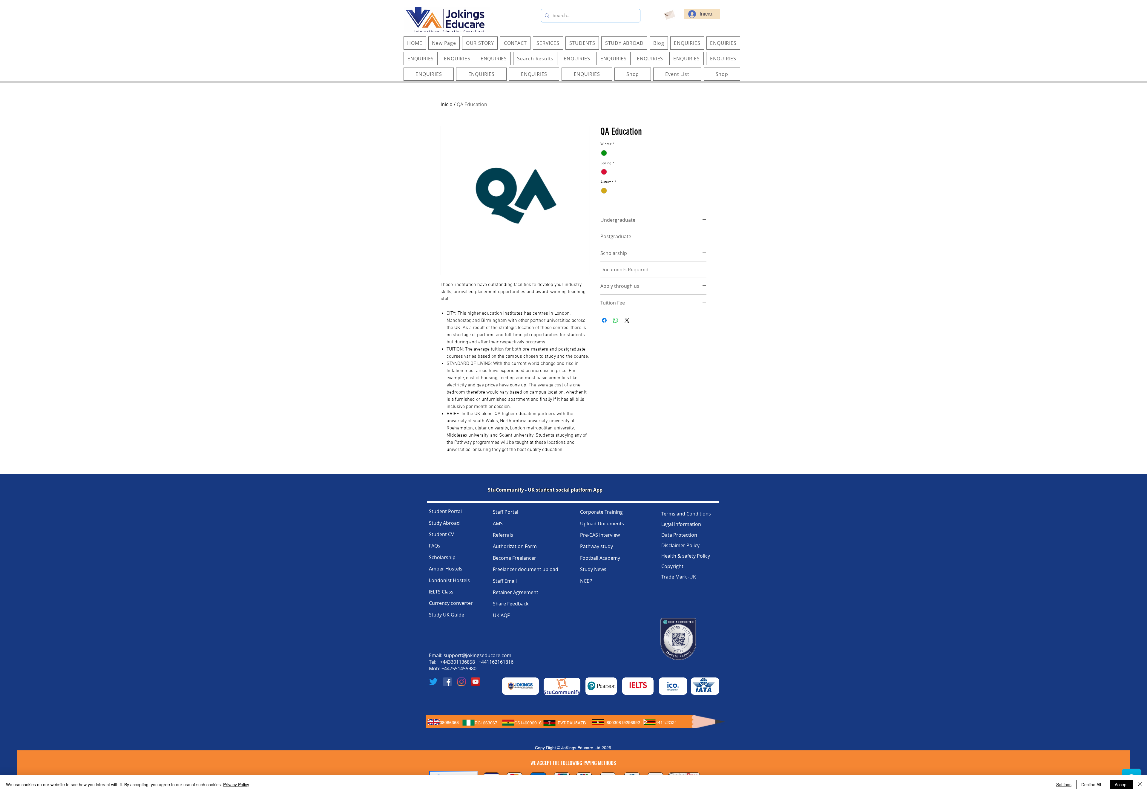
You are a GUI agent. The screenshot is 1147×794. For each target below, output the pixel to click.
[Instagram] (461, 681)
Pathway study (596, 546)
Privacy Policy (236, 784)
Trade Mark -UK (678, 576)
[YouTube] (475, 681)
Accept (1121, 784)
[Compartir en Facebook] (604, 320)
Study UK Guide (446, 614)
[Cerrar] (1139, 784)
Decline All (1091, 784)
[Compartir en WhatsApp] (615, 320)
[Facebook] (447, 681)
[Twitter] (433, 681)
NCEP (586, 581)
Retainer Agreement (515, 592)
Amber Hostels (445, 568)
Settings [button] (1063, 784)
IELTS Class (441, 591)
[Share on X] (627, 320)
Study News (593, 569)
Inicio (447, 104)
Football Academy (600, 558)
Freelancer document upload (525, 569)
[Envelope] (669, 14)
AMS (498, 523)
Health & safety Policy (685, 556)
